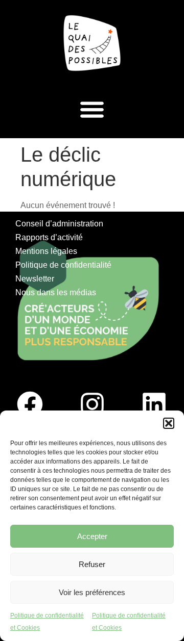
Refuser (92, 564)
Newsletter (34, 278)
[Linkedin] (154, 404)
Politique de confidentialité (63, 265)
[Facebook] (30, 404)
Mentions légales (46, 251)
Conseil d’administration (59, 223)
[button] (169, 423)
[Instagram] (92, 404)
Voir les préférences (92, 592)
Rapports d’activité (49, 237)
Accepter (92, 536)
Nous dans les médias (55, 292)
